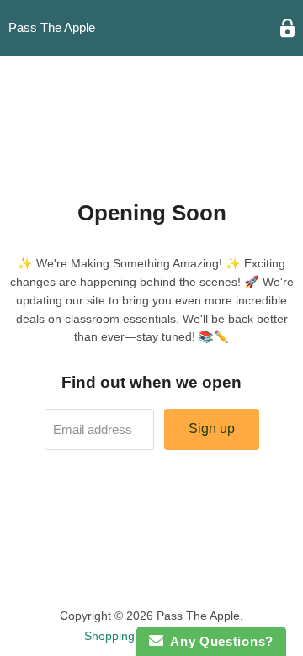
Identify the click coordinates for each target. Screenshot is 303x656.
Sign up (212, 428)
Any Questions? (218, 641)
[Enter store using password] (287, 28)
